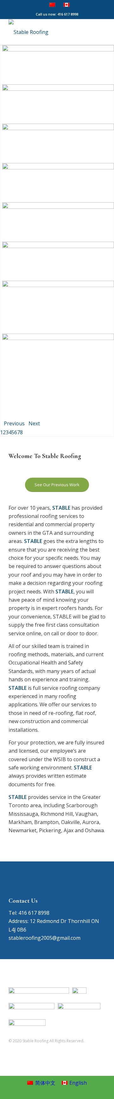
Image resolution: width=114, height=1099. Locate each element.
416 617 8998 (67, 14)
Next (34, 423)
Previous (14, 423)
